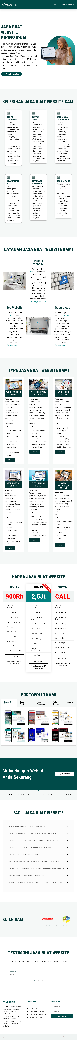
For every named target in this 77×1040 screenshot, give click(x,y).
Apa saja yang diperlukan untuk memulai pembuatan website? (37, 869)
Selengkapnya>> (38, 301)
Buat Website (38, 661)
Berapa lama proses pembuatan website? (27, 827)
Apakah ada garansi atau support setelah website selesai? (35, 882)
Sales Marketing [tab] (40, 703)
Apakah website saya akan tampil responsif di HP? (31, 848)
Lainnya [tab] (70, 702)
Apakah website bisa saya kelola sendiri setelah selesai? (34, 841)
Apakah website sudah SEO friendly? (25, 855)
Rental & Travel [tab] (7, 703)
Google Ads (65, 315)
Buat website (15, 657)
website (33, 272)
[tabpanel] (38, 726)
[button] (55, 4)
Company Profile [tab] (24, 703)
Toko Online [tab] (56, 703)
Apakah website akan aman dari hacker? (27, 875)
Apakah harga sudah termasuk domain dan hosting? (32, 834)
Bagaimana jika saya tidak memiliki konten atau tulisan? (34, 862)
